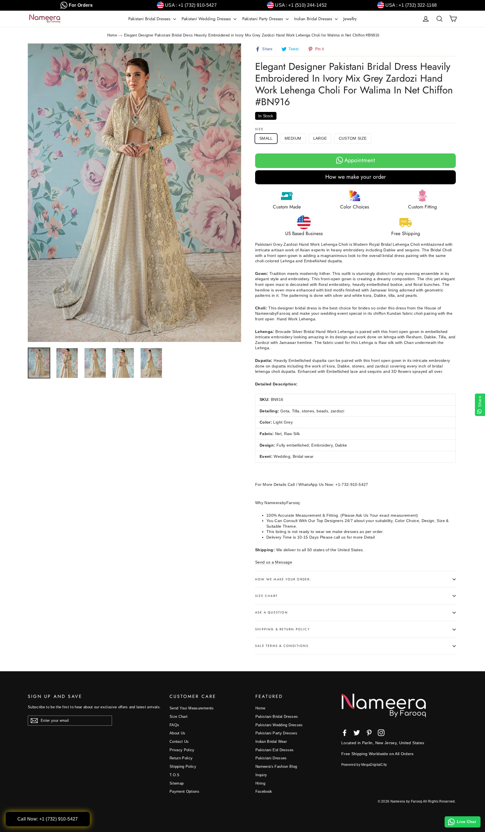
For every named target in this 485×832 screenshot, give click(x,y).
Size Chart (266, 596)
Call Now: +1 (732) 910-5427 (47, 819)
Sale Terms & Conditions (282, 645)
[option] (134, 192)
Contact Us (179, 741)
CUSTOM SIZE (353, 138)
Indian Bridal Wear (271, 741)
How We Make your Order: (283, 579)
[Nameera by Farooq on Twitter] (356, 732)
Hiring (260, 783)
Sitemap (177, 783)
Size (259, 129)
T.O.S (175, 775)
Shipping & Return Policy (282, 629)
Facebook (263, 791)
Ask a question (271, 612)
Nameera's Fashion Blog (276, 766)
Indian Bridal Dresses (313, 19)
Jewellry (350, 19)
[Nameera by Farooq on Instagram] (381, 732)
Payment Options (184, 791)
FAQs (174, 725)
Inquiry (261, 775)
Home (112, 35)
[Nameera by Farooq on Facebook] (344, 732)
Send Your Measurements (192, 708)
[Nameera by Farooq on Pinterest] (369, 732)
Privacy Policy (182, 750)
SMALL (266, 138)
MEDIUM (293, 138)
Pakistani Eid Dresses (274, 750)
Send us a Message (273, 562)
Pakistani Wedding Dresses (207, 19)
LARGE (320, 138)
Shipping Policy (183, 766)
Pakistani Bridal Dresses (150, 19)
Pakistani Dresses (271, 758)
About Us (178, 733)
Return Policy (181, 758)
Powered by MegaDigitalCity (364, 765)
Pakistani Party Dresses (263, 19)
